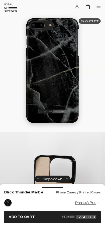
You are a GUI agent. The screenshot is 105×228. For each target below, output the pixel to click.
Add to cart (52, 217)
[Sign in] (77, 6)
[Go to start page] (10, 8)
